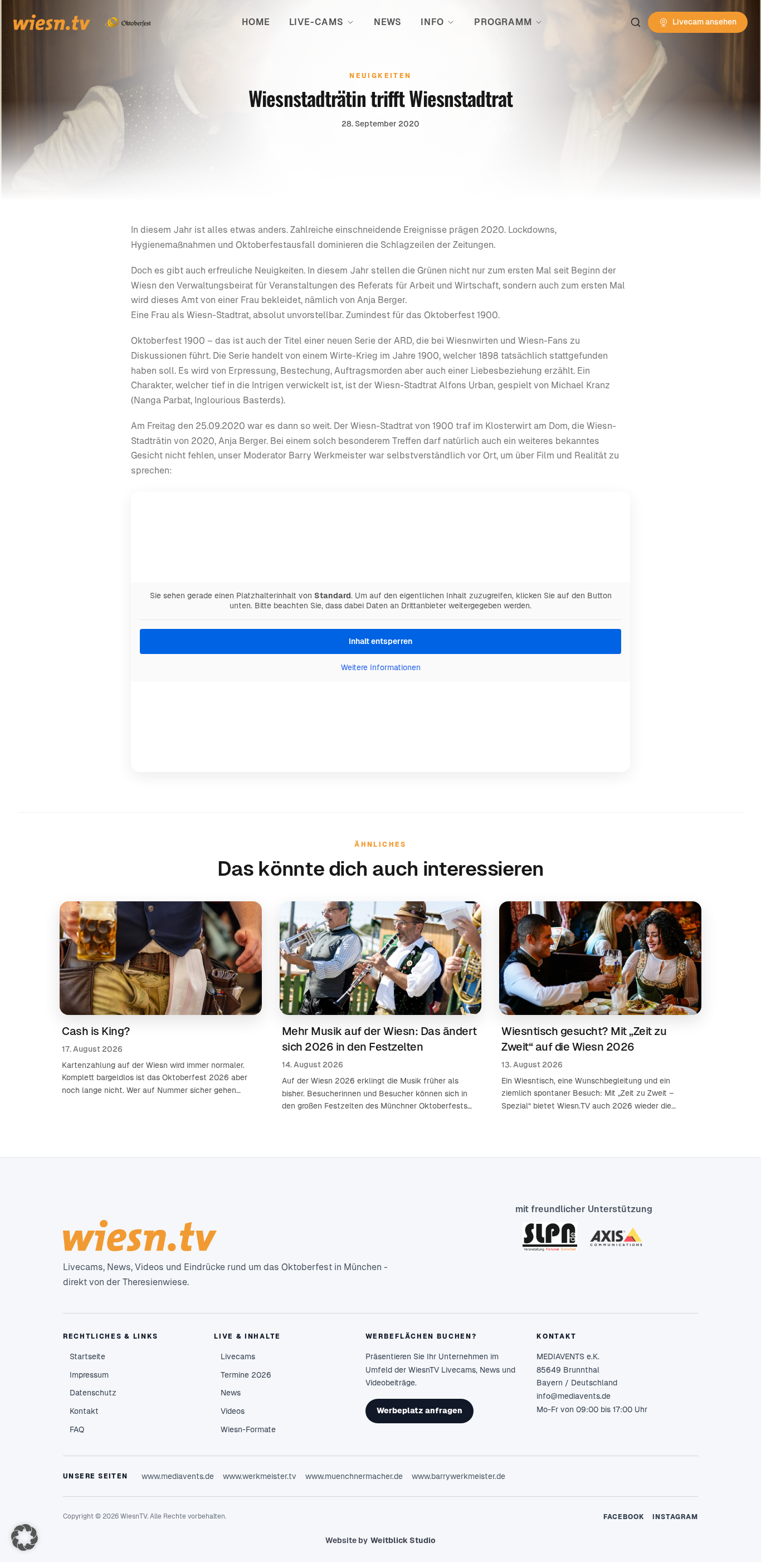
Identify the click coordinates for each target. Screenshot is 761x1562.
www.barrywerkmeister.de (458, 1476)
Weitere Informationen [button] (381, 667)
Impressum (89, 1374)
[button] (24, 1537)
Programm (502, 22)
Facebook (624, 1517)
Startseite (87, 1356)
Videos (233, 1411)
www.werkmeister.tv (259, 1476)
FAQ (77, 1429)
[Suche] (635, 22)
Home (256, 22)
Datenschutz (93, 1392)
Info (432, 22)
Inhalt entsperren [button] (380, 641)
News (388, 22)
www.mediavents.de (178, 1476)
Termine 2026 (246, 1374)
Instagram (675, 1517)
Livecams (238, 1356)
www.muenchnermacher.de (354, 1476)
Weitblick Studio (403, 1540)
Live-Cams (316, 22)
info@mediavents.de (573, 1396)
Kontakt (84, 1411)
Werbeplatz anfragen (419, 1410)
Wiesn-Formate (248, 1429)
